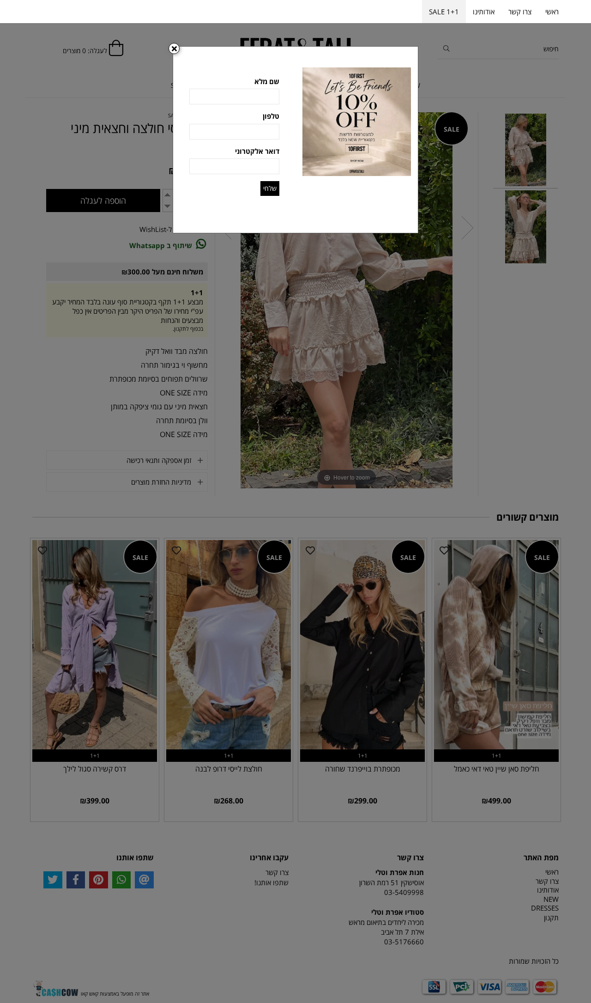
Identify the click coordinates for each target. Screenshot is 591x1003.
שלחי (270, 188)
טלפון (271, 116)
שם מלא (266, 81)
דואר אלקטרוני (257, 151)
